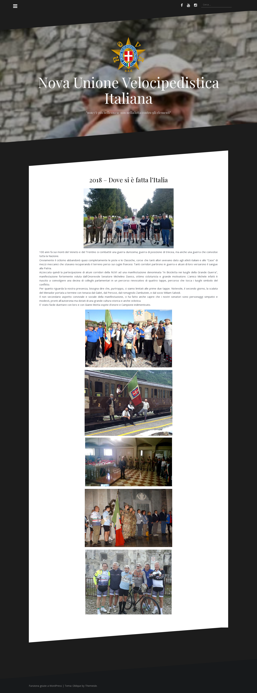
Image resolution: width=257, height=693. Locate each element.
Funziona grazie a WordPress (45, 685)
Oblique (77, 685)
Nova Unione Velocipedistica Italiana (128, 89)
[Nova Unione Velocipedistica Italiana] (128, 55)
